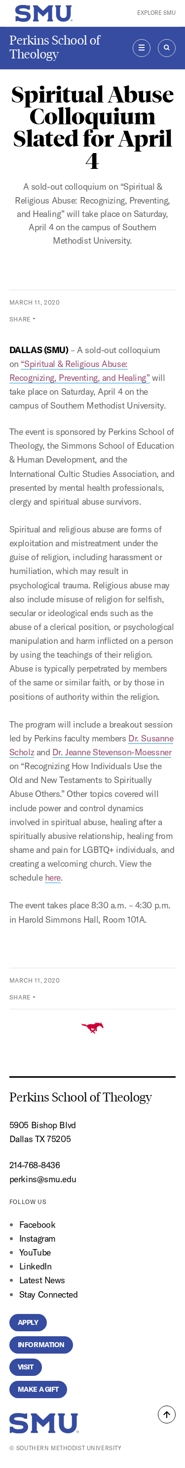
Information (41, 1344)
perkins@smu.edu (42, 1179)
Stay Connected (48, 1294)
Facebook (37, 1224)
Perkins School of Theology (54, 47)
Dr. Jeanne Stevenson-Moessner (111, 752)
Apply (28, 1322)
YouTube (35, 1252)
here (53, 877)
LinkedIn (35, 1266)
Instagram (37, 1238)
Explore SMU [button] (156, 12)
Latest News (42, 1280)
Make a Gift (38, 1389)
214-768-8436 (34, 1165)
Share (20, 319)
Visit (26, 1367)
